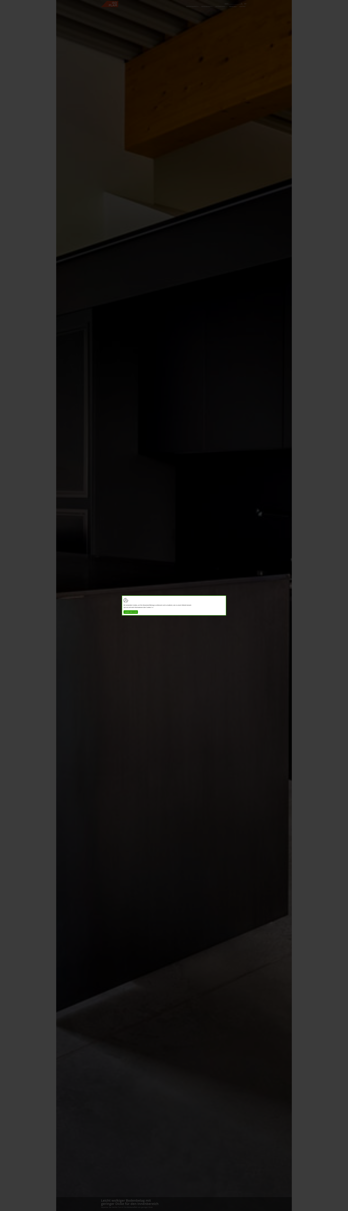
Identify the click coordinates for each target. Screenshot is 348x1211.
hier (152, 607)
